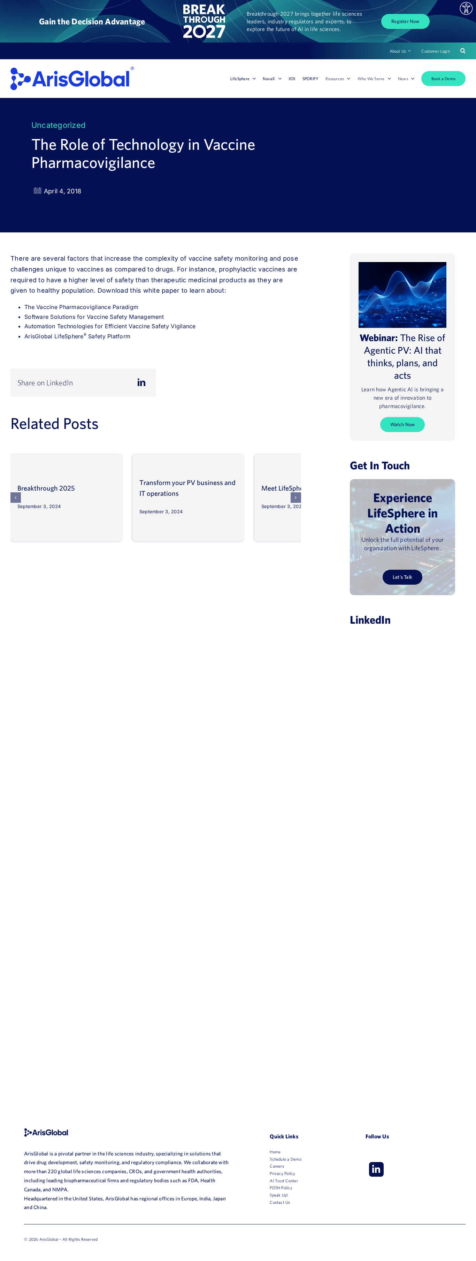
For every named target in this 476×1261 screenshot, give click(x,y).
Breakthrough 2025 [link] (46, 488)
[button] (15, 497)
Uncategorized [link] (58, 125)
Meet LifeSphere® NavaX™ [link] (300, 488)
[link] (466, 8)
